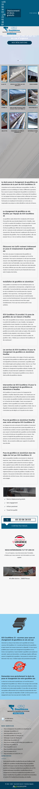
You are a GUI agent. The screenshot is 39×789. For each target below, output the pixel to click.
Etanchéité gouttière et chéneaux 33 (13, 735)
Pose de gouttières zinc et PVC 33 (12, 733)
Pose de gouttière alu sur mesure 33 (13, 749)
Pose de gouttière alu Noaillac (20, 775)
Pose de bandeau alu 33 (10, 751)
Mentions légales (28, 784)
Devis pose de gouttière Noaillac (11, 761)
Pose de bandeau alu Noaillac (23, 777)
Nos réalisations (19, 43)
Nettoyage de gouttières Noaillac (16, 770)
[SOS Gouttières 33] (11, 30)
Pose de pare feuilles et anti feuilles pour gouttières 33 (18, 742)
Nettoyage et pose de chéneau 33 (13, 738)
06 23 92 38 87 (3, 20)
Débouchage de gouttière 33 (11, 740)
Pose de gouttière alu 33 (10, 747)
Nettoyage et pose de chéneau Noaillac (18, 766)
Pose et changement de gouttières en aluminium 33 (17, 729)
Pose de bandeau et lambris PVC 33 (13, 753)
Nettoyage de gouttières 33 (11, 731)
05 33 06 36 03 (3, 7)
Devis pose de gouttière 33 (11, 744)
